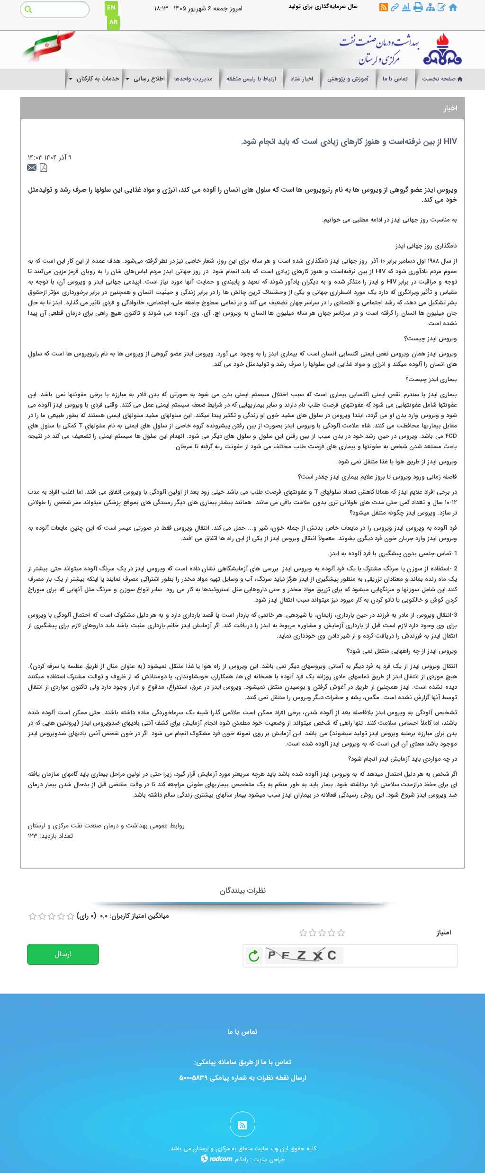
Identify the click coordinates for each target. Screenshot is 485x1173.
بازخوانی (254, 953)
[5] (341, 933)
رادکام (241, 1159)
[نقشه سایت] (430, 7)
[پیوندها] (395, 7)
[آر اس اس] (383, 7)
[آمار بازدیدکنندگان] (406, 7)
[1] (303, 933)
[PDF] (43, 168)
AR (113, 22)
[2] (312, 933)
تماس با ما (242, 1032)
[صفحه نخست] (453, 7)
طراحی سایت (269, 1159)
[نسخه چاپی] (418, 7)
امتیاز (444, 932)
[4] (331, 933)
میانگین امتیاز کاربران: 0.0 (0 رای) (122, 916)
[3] (322, 933)
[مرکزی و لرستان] (300, 50)
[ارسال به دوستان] (33, 168)
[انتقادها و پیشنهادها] (442, 7)
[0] (32, 916)
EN (111, 8)
